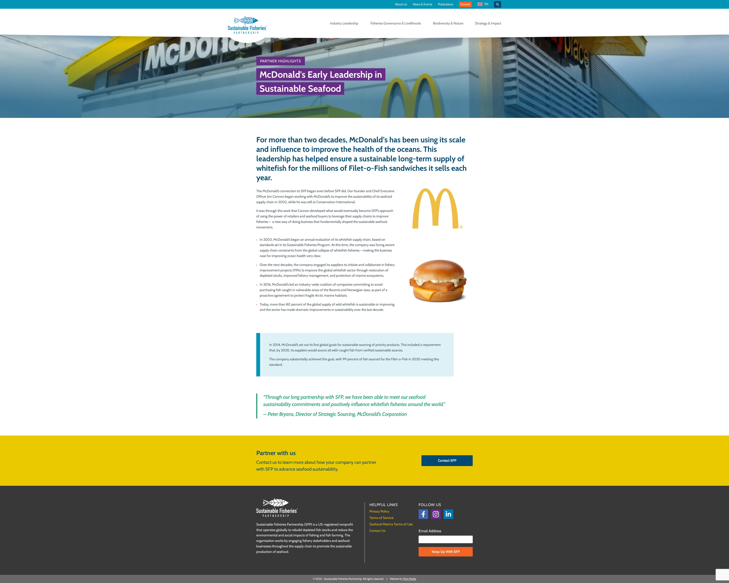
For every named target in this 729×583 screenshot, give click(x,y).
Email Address (430, 531)
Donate (465, 4)
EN (486, 4)
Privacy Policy (379, 511)
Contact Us (377, 530)
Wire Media (409, 579)
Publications (445, 4)
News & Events (422, 4)
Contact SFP (447, 460)
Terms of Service (381, 518)
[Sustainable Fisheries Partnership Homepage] (247, 25)
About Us (401, 4)
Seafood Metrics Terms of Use (391, 524)
